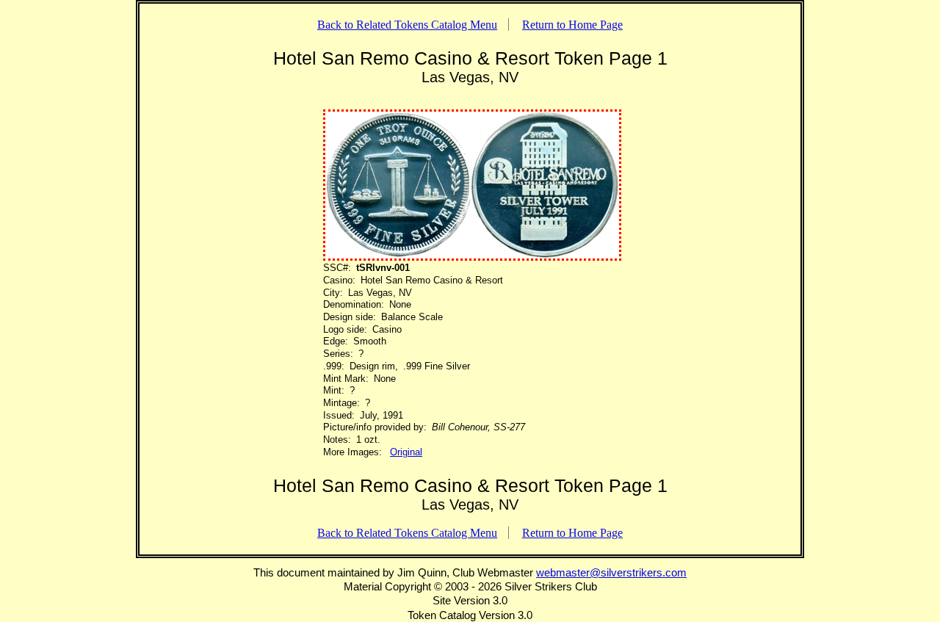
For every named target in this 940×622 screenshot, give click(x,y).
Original (406, 452)
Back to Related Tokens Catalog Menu (407, 24)
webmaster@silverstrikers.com (611, 572)
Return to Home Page (572, 24)
